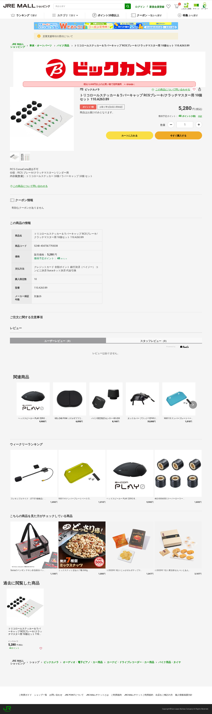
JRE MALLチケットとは (97, 695)
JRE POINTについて (74, 695)
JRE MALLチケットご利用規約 (138, 695)
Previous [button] (25, 118)
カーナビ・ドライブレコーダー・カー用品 (130, 662)
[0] (176, 6)
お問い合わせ (55, 695)
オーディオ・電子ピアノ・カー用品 (83, 662)
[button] (193, 405)
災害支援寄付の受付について (58, 36)
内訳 (200, 116)
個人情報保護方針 (183, 695)
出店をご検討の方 (164, 695)
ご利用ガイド (25, 695)
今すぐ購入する (178, 135)
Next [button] (59, 118)
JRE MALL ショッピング (17, 46)
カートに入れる (129, 135)
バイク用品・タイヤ (170, 662)
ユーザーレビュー (58, 341)
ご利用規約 (116, 695)
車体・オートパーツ (41, 45)
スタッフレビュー (154, 341)
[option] (42, 119)
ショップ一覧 (40, 695)
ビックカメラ (51, 662)
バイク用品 (63, 45)
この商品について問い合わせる (172, 89)
